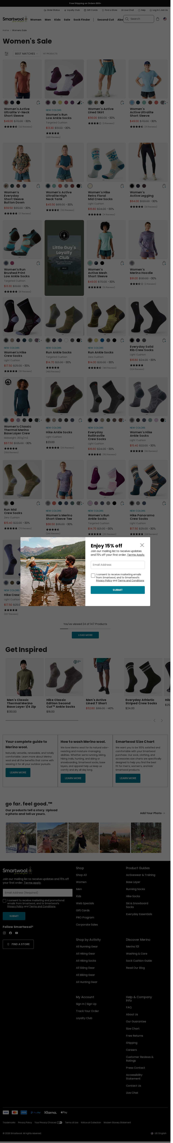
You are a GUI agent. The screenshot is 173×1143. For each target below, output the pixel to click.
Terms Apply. (136, 555)
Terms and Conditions (131, 580)
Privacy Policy (104, 580)
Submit (118, 590)
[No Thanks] (142, 545)
